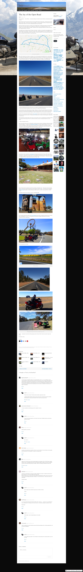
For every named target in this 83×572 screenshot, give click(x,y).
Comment (49, 556)
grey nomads (35, 113)
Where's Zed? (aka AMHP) (57, 111)
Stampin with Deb (56, 108)
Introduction (46, 361)
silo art (59, 85)
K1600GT (58, 71)
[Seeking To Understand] (61, 163)
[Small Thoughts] (61, 141)
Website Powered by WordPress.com (24, 560)
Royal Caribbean (56, 85)
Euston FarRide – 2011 (36, 357)
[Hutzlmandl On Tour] (56, 130)
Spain (62, 57)
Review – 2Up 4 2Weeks (23, 368)
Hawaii (58, 69)
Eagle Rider (55, 95)
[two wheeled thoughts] (56, 163)
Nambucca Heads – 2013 (36, 361)
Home (20, 10)
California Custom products (57, 93)
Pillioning (60, 83)
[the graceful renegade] (56, 135)
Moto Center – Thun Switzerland (58, 104)
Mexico (58, 52)
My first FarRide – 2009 (25, 353)
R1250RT (58, 84)
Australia (56, 49)
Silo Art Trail (22, 189)
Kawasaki (56, 72)
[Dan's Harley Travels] (61, 152)
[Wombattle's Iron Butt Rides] (56, 118)
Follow (55, 40)
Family (60, 50)
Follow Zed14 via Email (57, 32)
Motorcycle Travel (58, 80)
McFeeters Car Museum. (34, 124)
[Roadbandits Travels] (61, 124)
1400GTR (55, 66)
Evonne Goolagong (33, 215)
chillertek (23, 471)
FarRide (62, 50)
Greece (60, 51)
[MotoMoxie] (56, 169)
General (57, 51)
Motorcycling (20, 347)
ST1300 (57, 86)
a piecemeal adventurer (26, 406)
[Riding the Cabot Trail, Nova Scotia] (56, 152)
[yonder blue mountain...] (56, 158)
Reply (22, 388)
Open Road (24, 347)
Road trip (61, 84)
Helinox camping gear (57, 97)
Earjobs (55, 96)
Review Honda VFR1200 (48, 353)
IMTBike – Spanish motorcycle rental (59, 99)
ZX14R (33, 347)
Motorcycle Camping (58, 74)
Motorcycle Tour (57, 76)
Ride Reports (32, 10)
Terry (23, 427)
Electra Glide (60, 67)
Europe (57, 50)
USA (57, 61)
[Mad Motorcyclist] (56, 141)
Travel (29, 10)
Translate (60, 16)
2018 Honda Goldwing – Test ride (47, 368)
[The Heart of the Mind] (61, 135)
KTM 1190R (61, 72)
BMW (58, 66)
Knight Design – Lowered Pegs (58, 103)
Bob (22, 459)
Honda (60, 69)
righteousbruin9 (25, 377)
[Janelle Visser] (61, 169)
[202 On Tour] (61, 130)
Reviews (40, 10)
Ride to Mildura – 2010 (36, 353)
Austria (59, 49)
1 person (29, 399)
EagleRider (56, 67)
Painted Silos (57, 83)
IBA (60, 70)
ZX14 (57, 89)
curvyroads (24, 523)
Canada (62, 49)
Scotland (60, 57)
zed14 (25, 392)
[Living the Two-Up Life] (56, 147)
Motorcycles (59, 74)
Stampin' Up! (56, 58)
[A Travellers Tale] (61, 118)
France (55, 51)
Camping (61, 66)
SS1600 (55, 86)
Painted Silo (27, 347)
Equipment (25, 10)
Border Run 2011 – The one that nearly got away (48, 358)
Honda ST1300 (57, 70)
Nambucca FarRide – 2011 (25, 357)
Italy (56, 52)
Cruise (55, 50)
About (22, 10)
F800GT (55, 68)
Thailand (55, 60)
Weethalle (30, 347)
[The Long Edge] (56, 124)
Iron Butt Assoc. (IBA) (57, 100)
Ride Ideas (36, 10)
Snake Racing (55, 107)
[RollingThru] (61, 147)
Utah (55, 89)
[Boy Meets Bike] (61, 158)
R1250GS (55, 84)
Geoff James (24, 499)
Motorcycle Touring (57, 77)
